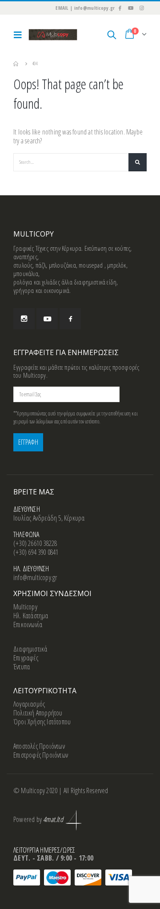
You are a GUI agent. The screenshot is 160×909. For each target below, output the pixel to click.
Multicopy (25, 607)
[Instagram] (142, 8)
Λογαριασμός (29, 704)
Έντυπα (21, 667)
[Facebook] (119, 8)
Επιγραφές (25, 658)
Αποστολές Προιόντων (39, 746)
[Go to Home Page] (16, 63)
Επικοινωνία (27, 624)
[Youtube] (131, 8)
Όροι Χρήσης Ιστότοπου (42, 722)
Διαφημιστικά (30, 649)
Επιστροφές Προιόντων (40, 755)
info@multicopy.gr (35, 577)
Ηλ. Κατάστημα (30, 615)
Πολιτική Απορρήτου (38, 713)
